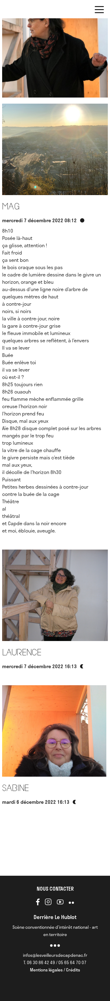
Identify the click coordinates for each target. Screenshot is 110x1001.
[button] (99, 11)
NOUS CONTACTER (55, 888)
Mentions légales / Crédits (55, 970)
